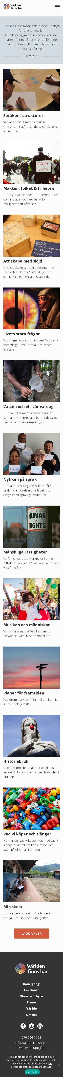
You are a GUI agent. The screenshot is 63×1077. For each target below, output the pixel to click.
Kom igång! (31, 984)
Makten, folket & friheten (28, 188)
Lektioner (31, 990)
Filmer (31, 1002)
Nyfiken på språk (20, 479)
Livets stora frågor (21, 333)
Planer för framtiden (23, 693)
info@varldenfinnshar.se (31, 1043)
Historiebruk (15, 761)
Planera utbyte (31, 996)
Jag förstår (32, 1072)
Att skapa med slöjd (22, 261)
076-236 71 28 (31, 1037)
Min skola (12, 906)
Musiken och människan (27, 624)
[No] (58, 1064)
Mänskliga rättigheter (25, 552)
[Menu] (57, 6)
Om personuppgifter (31, 1048)
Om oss (31, 1015)
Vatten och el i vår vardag (28, 406)
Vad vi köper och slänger (27, 834)
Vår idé (31, 1008)
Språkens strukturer (23, 115)
